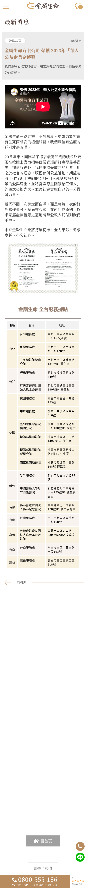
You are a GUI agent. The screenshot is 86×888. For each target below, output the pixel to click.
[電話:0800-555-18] (80, 849)
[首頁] (43, 7)
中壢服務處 (27, 411)
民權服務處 (27, 347)
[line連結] (80, 860)
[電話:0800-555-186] (34, 882)
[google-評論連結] (78, 884)
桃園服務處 (27, 398)
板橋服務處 (27, 372)
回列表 (21, 582)
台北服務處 (27, 334)
